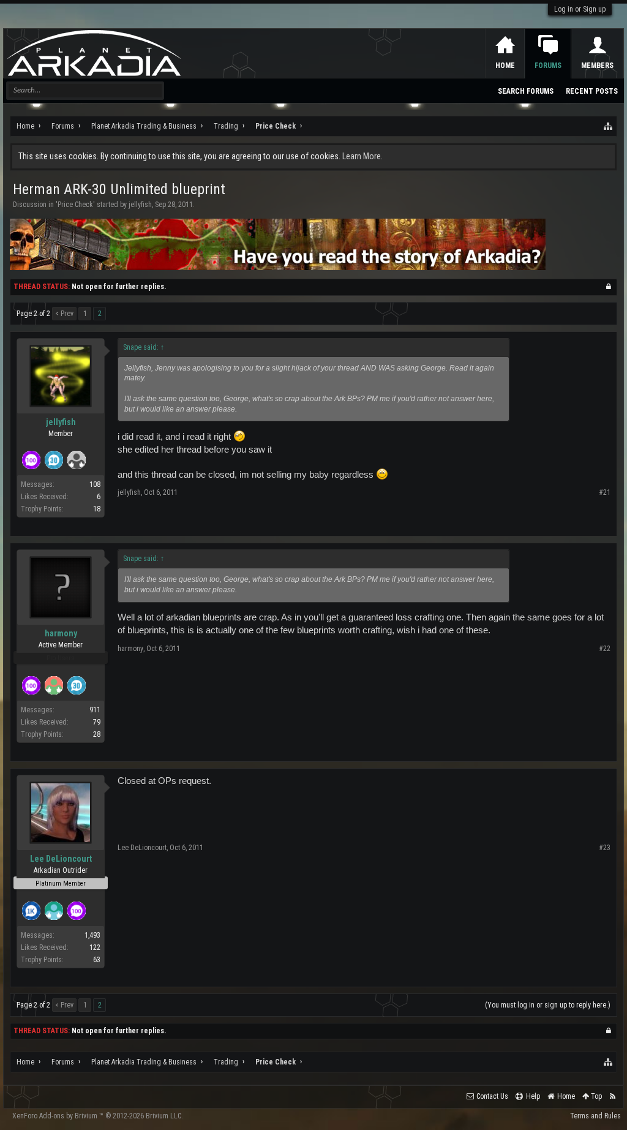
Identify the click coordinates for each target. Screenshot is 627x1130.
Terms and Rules (595, 1116)
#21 (604, 492)
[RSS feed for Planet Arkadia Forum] (612, 1096)
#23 (604, 847)
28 (96, 734)
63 (96, 959)
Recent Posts (592, 91)
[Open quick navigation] (609, 126)
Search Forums (526, 91)
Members (597, 65)
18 (96, 509)
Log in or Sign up (580, 9)
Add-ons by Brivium (97, 1116)
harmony (61, 633)
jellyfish (140, 204)
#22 (604, 648)
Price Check (75, 204)
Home (505, 65)
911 (94, 710)
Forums (548, 65)
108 (94, 484)
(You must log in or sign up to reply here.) (547, 1005)
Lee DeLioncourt (61, 859)
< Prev (64, 313)
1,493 (92, 935)
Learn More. (362, 156)
